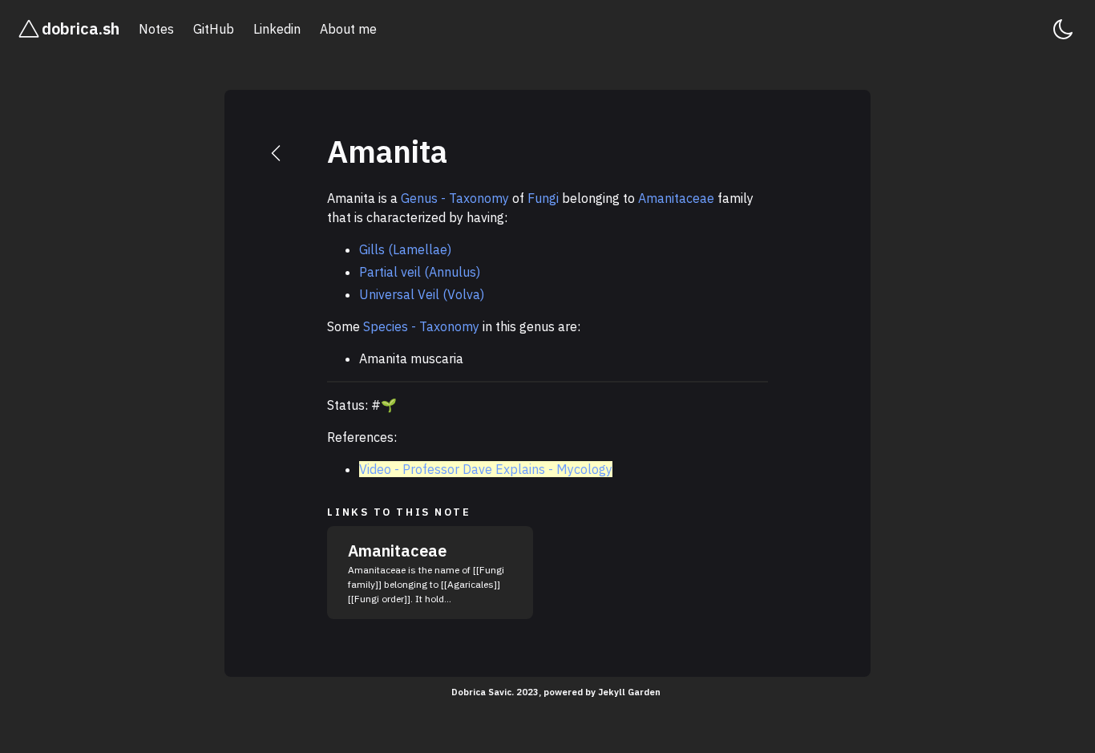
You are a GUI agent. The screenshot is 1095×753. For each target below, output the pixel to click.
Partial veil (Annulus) (419, 272)
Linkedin (277, 29)
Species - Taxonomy (421, 326)
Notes (156, 29)
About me (348, 29)
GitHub (213, 29)
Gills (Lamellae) (405, 249)
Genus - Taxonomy (455, 198)
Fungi (543, 198)
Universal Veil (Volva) (421, 294)
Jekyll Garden (629, 692)
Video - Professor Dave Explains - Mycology (485, 469)
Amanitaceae (676, 198)
